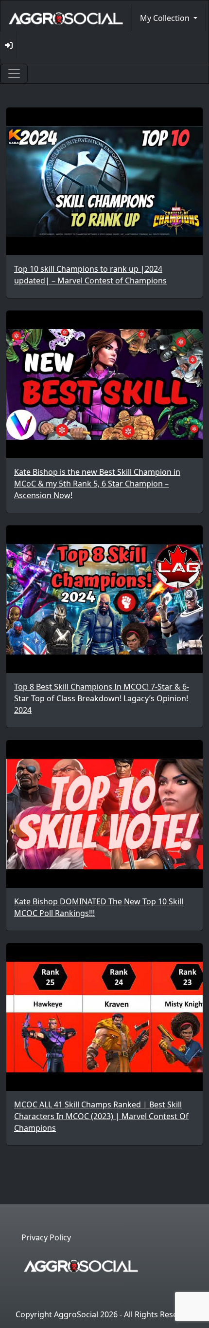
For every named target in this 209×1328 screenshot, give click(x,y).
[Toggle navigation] (14, 73)
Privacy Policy (46, 1237)
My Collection (166, 18)
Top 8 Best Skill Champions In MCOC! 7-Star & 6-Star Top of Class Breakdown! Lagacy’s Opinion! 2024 (101, 698)
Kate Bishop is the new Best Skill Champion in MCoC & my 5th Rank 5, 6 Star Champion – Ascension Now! (97, 484)
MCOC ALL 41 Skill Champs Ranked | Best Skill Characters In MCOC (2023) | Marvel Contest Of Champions (101, 1116)
